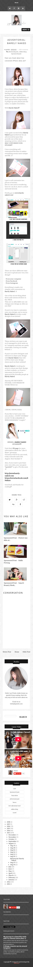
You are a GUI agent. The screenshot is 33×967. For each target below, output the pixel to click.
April (11, 873)
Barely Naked (14, 108)
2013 (8, 833)
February (12, 877)
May (10, 871)
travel (14, 813)
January (12, 880)
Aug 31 (12, 846)
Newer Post (7, 652)
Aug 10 (12, 856)
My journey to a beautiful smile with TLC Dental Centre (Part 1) (14, 937)
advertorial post (13, 52)
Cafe (14, 788)
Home (16, 2)
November (12, 837)
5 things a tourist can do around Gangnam (15, 947)
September (13, 841)
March (11, 875)
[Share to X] (9, 499)
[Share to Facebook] (20, 504)
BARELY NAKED (20, 442)
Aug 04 (13, 865)
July (10, 867)
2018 (8, 822)
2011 (8, 884)
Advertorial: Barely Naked (17, 859)
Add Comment (23, 49)
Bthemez (16, 963)
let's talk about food (14, 806)
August (11, 843)
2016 (8, 826)
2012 (8, 882)
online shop (22, 52)
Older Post (26, 652)
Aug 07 (13, 862)
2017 (8, 824)
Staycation (14, 795)
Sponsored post (16, 54)
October (12, 839)
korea (14, 802)
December (12, 835)
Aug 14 (12, 852)
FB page (16, 448)
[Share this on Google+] (16, 499)
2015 (8, 828)
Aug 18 (12, 848)
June (10, 869)
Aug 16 (12, 850)
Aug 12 (12, 854)
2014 (8, 830)
